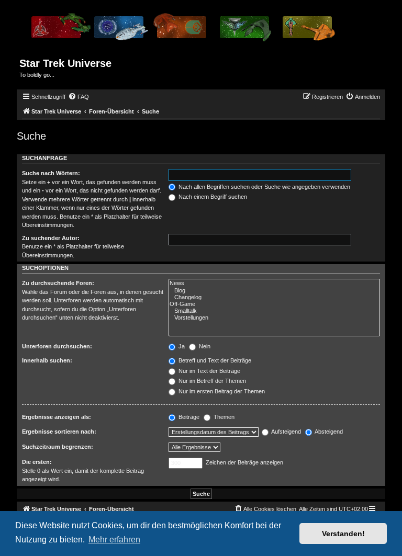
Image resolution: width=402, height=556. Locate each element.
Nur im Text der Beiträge (208, 371)
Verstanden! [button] (343, 533)
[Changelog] (274, 297)
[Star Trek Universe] (182, 30)
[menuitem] (78, 96)
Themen (223, 417)
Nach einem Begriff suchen (212, 197)
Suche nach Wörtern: (51, 173)
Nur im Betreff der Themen (211, 381)
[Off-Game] (274, 304)
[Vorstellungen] (274, 317)
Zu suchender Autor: (51, 238)
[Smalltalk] (274, 311)
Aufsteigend (285, 431)
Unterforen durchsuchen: (57, 346)
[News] (274, 283)
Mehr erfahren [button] (114, 539)
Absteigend (328, 431)
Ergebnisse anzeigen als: (56, 417)
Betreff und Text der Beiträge (214, 360)
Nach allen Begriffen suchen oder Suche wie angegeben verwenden (263, 187)
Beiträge (188, 417)
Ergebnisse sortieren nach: (59, 431)
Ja (181, 346)
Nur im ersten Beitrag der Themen (221, 391)
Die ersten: (37, 462)
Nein (203, 346)
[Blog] (274, 290)
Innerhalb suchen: (47, 360)
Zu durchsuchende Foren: (58, 283)
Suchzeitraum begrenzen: (57, 447)
